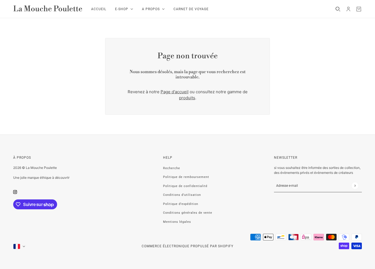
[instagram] (15, 192)
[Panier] (359, 9)
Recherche (171, 168)
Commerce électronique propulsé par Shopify (187, 246)
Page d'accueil (175, 91)
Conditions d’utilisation (182, 195)
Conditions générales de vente (187, 213)
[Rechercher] (338, 9)
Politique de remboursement (186, 177)
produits (187, 97)
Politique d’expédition (180, 204)
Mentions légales (177, 222)
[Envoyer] (355, 185)
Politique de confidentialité (185, 186)
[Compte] (348, 9)
